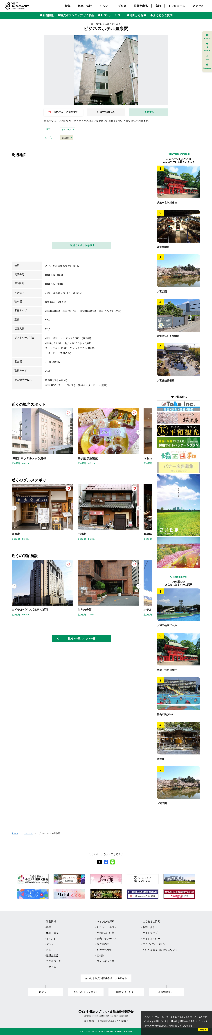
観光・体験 (85, 5)
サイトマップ (150, 932)
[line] (112, 861)
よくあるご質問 (151, 921)
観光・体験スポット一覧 (81, 638)
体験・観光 (52, 932)
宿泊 (158, 5)
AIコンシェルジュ (107, 927)
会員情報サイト (166, 991)
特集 (67, 5)
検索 (207, 59)
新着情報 (51, 921)
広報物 (100, 955)
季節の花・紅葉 (105, 932)
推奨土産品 (141, 5)
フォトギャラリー (107, 961)
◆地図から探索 (136, 15)
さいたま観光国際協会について (160, 949)
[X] (99, 861)
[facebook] (106, 861)
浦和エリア (66, 129)
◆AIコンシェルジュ (110, 15)
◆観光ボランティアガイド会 (75, 15)
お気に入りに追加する (65, 112)
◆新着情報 (47, 15)
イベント (105, 5)
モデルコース (176, 5)
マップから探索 (105, 921)
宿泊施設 (65, 137)
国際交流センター (126, 991)
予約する (149, 112)
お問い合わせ (150, 927)
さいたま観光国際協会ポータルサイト (106, 978)
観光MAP (207, 38)
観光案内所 (103, 944)
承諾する (203, 1029)
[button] (138, 432)
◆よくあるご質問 (161, 15)
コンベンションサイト (85, 991)
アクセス (198, 5)
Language (207, 68)
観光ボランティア (107, 938)
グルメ (122, 5)
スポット (28, 833)
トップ (15, 833)
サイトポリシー (151, 938)
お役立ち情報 (104, 949)
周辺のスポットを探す (82, 245)
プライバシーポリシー (155, 944)
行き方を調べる (106, 112)
